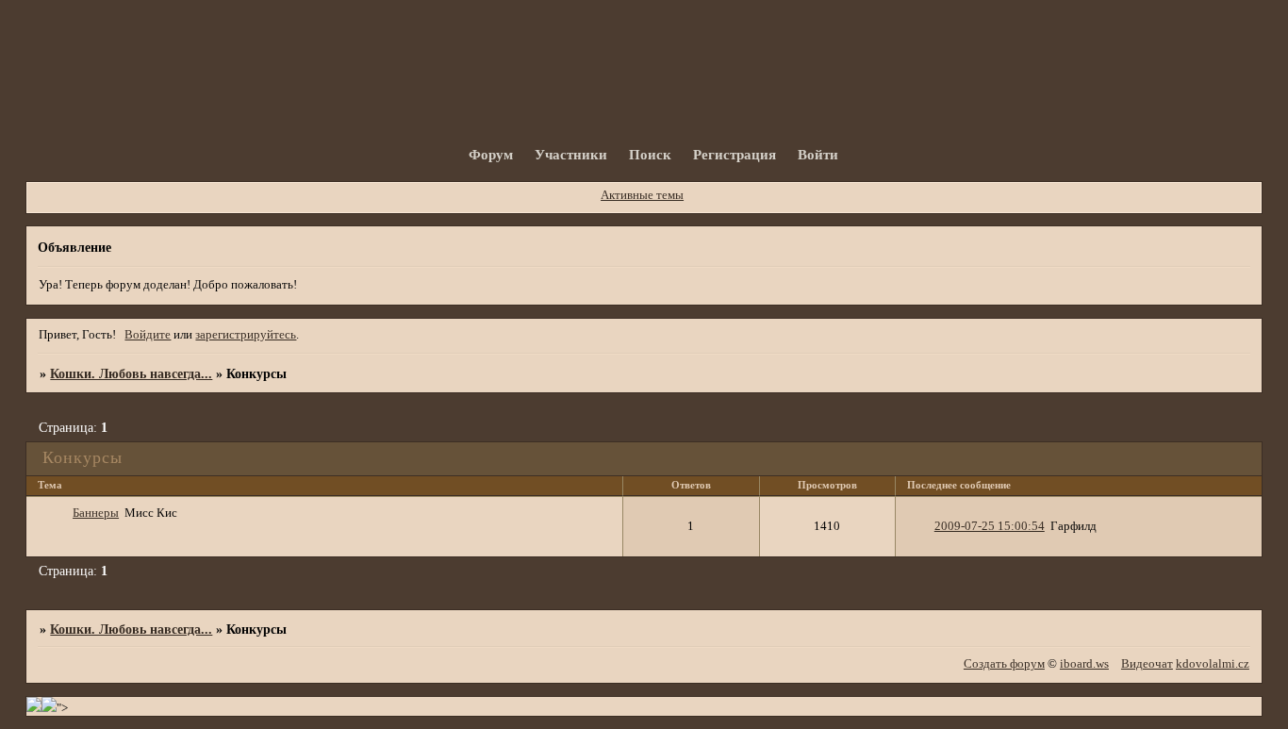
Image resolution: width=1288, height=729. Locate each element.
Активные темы (642, 195)
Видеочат (1147, 664)
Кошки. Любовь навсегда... (131, 373)
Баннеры (96, 513)
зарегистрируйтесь (245, 334)
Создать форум (1004, 664)
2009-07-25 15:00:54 (989, 526)
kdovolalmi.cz (1212, 664)
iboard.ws (1084, 664)
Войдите (147, 334)
